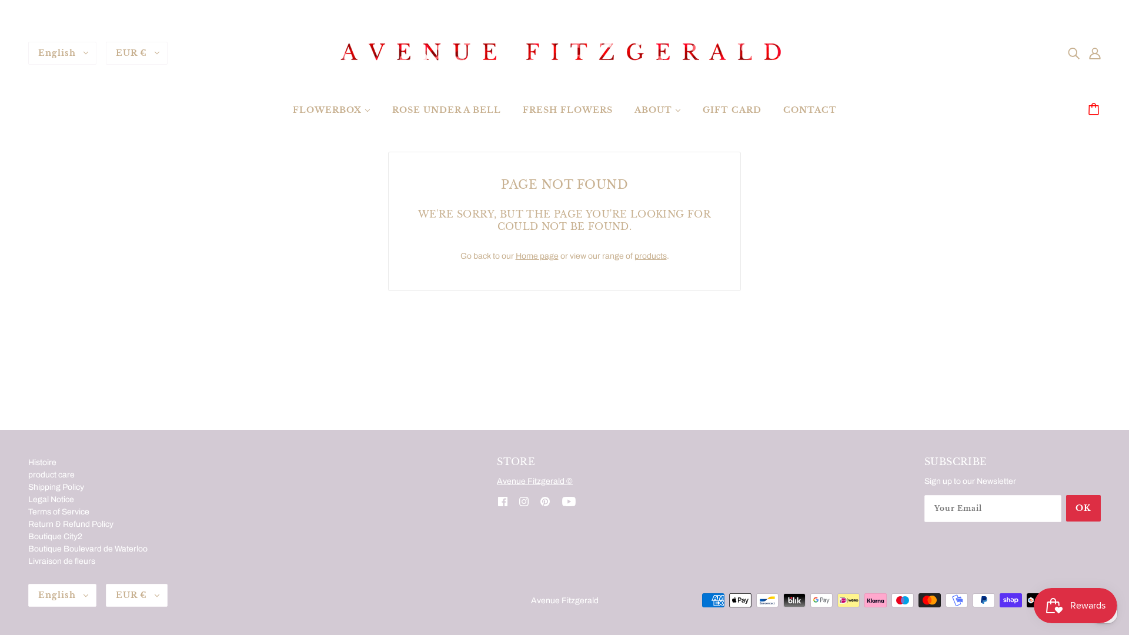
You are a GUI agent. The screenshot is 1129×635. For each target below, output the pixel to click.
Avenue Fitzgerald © (535, 481)
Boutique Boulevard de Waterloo (88, 548)
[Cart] (1095, 110)
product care (51, 474)
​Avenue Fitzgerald (565, 600)
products (650, 256)
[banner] (564, 52)
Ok (1083, 508)
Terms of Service (58, 511)
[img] (1073, 52)
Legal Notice (51, 499)
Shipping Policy (56, 487)
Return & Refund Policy (70, 524)
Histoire (42, 462)
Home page (537, 256)
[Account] (1094, 52)
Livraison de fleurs (61, 561)
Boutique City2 (55, 536)
